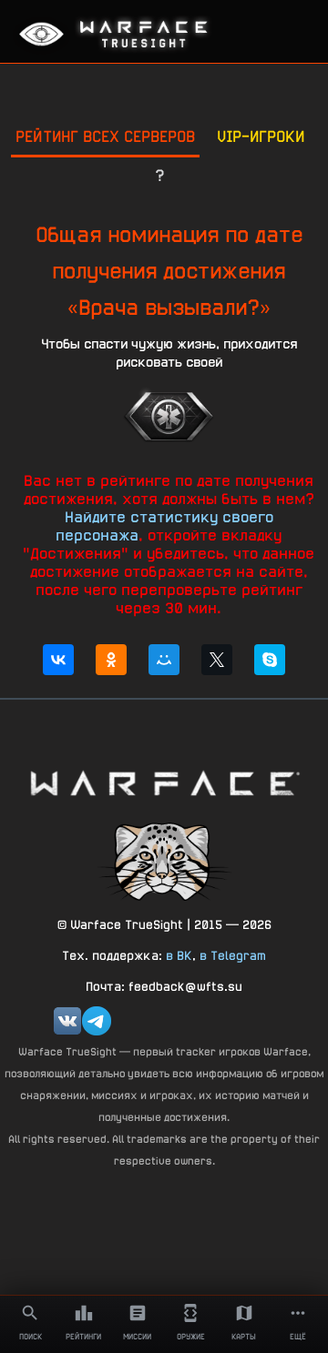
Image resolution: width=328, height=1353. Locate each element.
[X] (217, 660)
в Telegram (233, 955)
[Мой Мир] (164, 660)
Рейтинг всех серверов (105, 136)
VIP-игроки (260, 136)
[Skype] (270, 660)
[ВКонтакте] (58, 660)
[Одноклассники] (111, 660)
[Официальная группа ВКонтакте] (67, 1020)
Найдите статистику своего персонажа (164, 526)
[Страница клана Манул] (164, 860)
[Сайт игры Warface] (164, 783)
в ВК (179, 955)
